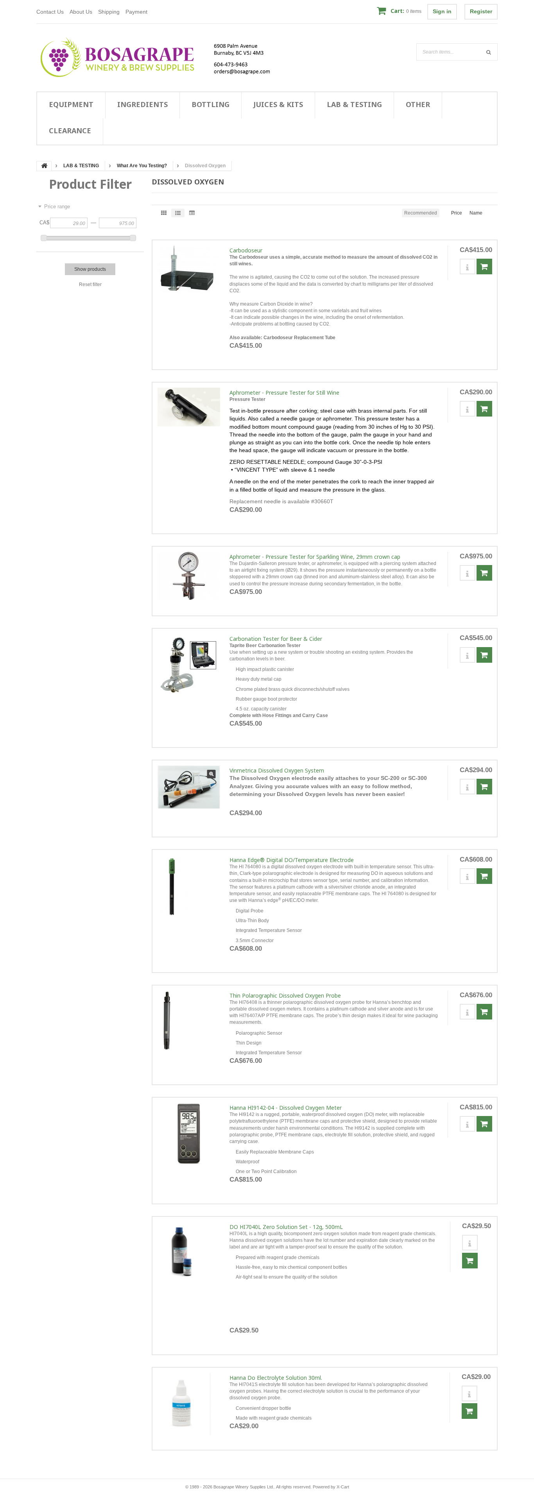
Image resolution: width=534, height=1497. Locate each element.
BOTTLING (210, 104)
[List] (178, 213)
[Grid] (164, 213)
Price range (57, 206)
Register (481, 11)
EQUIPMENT (71, 104)
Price (456, 213)
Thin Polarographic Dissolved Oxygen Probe (285, 995)
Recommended (420, 213)
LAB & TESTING (354, 104)
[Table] (192, 213)
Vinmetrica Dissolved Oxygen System (276, 770)
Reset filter (90, 284)
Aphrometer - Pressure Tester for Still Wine (284, 392)
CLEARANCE (70, 130)
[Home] (160, 57)
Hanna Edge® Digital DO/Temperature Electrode (291, 860)
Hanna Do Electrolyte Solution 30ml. (275, 1377)
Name (475, 213)
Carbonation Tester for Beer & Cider (275, 638)
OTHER (418, 104)
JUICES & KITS (278, 104)
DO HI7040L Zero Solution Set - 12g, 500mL (286, 1227)
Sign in (442, 11)
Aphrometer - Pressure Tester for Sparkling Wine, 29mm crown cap (314, 556)
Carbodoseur (245, 250)
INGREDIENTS (142, 104)
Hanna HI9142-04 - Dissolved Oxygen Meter (285, 1107)
